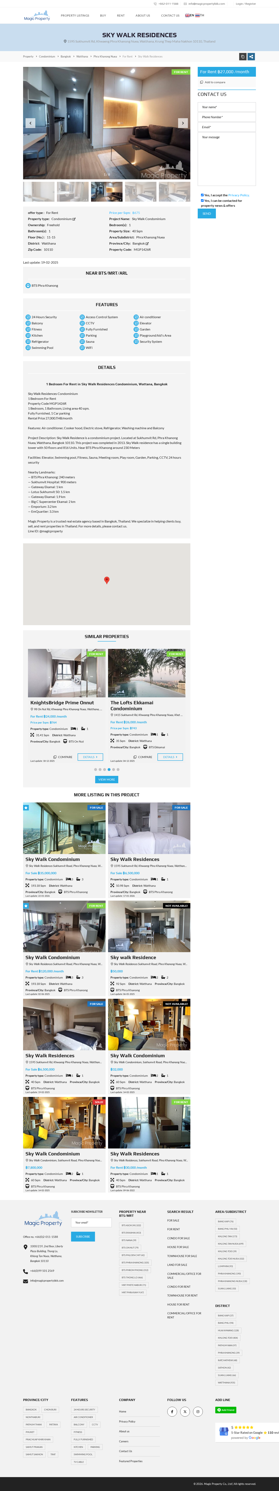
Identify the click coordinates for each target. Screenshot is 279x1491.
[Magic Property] (37, 15)
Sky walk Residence (133, 957)
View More (106, 779)
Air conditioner (83, 1417)
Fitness (78, 1432)
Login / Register (246, 3)
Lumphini (225, 1266)
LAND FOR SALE (177, 1264)
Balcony (79, 1424)
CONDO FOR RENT (179, 1286)
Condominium (61, 219)
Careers (123, 1441)
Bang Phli (225, 1322)
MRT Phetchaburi (134, 1285)
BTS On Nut (130, 1247)
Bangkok (139, 243)
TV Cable (79, 1462)
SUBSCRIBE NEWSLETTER (87, 1211)
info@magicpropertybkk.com (206, 3)
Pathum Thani (34, 1424)
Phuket (30, 1432)
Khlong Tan (227, 1236)
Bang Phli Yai (227, 1228)
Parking (95, 1447)
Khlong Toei (227, 1251)
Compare (64, 757)
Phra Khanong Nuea (232, 1281)
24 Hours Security (84, 1409)
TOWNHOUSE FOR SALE (182, 1256)
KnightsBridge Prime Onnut (62, 702)
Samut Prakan (34, 1447)
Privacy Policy (127, 1421)
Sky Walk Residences (135, 859)
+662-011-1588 (168, 3)
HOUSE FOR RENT (178, 1304)
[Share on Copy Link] (243, 56)
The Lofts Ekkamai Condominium (131, 705)
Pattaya (53, 1424)
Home (122, 1411)
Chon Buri (50, 1409)
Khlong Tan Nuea (230, 1243)
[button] (183, 123)
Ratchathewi (227, 1360)
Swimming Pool (83, 1454)
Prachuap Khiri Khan (38, 1439)
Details (89, 757)
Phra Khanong (229, 1273)
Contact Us (125, 1451)
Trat (53, 1454)
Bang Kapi (225, 1221)
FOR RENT (173, 1229)
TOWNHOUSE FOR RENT (182, 1295)
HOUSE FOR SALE (178, 1247)
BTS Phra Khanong (135, 1262)
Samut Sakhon (34, 1454)
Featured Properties (131, 1461)
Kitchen (78, 1447)
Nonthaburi (33, 1417)
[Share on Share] (251, 56)
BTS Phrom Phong (135, 1270)
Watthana (226, 1382)
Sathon (224, 1367)
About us (124, 1431)
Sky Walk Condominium (53, 859)
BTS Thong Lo (132, 1277)
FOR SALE (173, 1220)
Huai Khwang (228, 1330)
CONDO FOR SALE (178, 1238)
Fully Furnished (83, 1439)
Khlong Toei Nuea (231, 1258)
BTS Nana (129, 1240)
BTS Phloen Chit (133, 1255)
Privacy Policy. (239, 195)
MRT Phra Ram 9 (133, 1292)
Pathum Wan (227, 1345)
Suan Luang (227, 1288)
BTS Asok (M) (131, 1225)
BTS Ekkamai (131, 1232)
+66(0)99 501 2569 (42, 1270)
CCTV (95, 1424)
